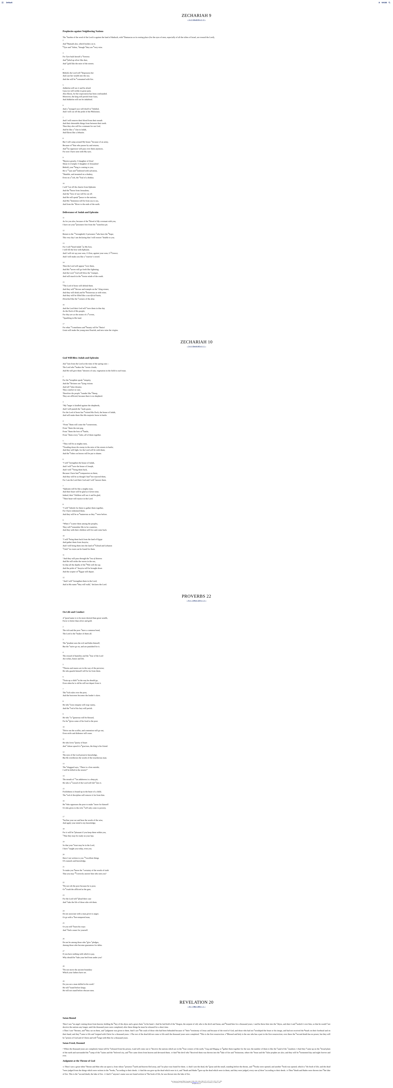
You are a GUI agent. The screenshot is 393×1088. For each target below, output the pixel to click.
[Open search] (389, 2)
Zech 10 (196, 346)
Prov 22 (196, 601)
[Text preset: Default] (9, 2)
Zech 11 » (202, 346)
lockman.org (195, 1082)
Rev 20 (196, 1007)
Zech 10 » (202, 20)
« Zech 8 (190, 20)
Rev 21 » (202, 1007)
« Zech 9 (190, 346)
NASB (384, 3)
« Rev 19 (190, 1007)
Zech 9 (196, 20)
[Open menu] (2, 2)
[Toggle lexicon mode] (379, 2)
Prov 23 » (202, 601)
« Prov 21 (190, 601)
